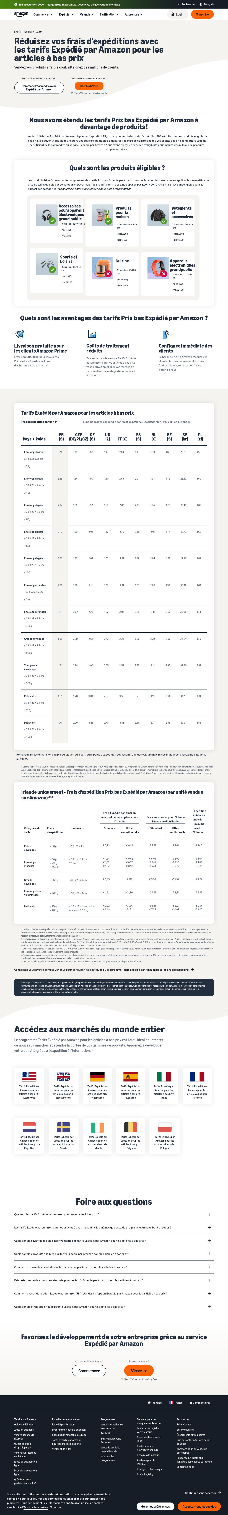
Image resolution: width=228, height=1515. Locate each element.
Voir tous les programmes (108, 1458)
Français (157, 1402)
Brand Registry (145, 1474)
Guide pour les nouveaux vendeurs (148, 1448)
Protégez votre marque (149, 1469)
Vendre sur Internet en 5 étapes (25, 1454)
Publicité (105, 1433)
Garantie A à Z (170, 357)
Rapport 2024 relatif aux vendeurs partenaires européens (195, 1459)
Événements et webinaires (191, 1434)
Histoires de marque (148, 1454)
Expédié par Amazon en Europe (69, 1434)
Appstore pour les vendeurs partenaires (192, 1450)
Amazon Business (24, 1429)
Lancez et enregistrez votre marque (148, 1430)
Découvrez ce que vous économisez (98, 4)
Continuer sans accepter (200, 1493)
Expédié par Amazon (63, 1424)
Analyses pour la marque (146, 1462)
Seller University (185, 1429)
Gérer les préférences (155, 1506)
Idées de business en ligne (25, 1463)
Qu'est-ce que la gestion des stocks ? (25, 1481)
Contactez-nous (185, 1466)
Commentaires (201, 1402)
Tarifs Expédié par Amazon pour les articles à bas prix (66, 1441)
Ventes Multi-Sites (61, 1448)
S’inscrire (139, 1370)
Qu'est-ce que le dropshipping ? (22, 1445)
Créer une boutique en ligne (149, 1439)
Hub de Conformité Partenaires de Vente (194, 1441)
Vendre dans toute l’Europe (24, 1436)
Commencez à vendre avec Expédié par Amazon (39, 87)
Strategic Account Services (111, 1440)
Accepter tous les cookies (199, 1506)
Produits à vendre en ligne (25, 1472)
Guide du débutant (24, 1424)
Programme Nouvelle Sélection (69, 1429)
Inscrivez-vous (89, 86)
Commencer (89, 1370)
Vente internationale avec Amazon (112, 1426)
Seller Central (184, 1424)
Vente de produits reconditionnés (110, 1449)
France (179, 1402)
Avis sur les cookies (36, 1507)
